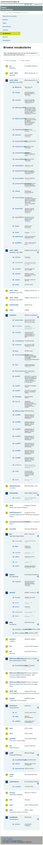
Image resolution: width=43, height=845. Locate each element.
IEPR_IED (13, 691)
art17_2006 (14, 250)
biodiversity (14, 305)
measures (18, 135)
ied (11, 651)
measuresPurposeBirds (19, 153)
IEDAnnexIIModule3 (17, 673)
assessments (19, 320)
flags (16, 546)
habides (13, 639)
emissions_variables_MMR (19, 629)
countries (18, 100)
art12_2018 (14, 80)
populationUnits (19, 171)
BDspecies (18, 87)
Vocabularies (7, 33)
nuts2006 (17, 422)
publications (14, 782)
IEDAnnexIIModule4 (17, 682)
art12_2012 (14, 73)
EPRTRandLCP (15, 512)
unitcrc (17, 566)
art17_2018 (14, 298)
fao (11, 534)
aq (10, 66)
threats (17, 226)
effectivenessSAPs (19, 118)
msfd (11, 753)
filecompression (19, 371)
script (16, 471)
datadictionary (15, 486)
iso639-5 (17, 390)
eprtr (11, 505)
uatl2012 (17, 721)
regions (17, 763)
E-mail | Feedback (8, 838)
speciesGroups (19, 768)
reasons (17, 280)
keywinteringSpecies (19, 129)
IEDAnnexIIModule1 (17, 658)
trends (17, 232)
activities (17, 257)
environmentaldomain (19, 355)
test (11, 800)
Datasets (5, 19)
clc (16, 712)
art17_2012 (14, 290)
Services (5, 37)
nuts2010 (17, 429)
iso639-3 (17, 386)
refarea (17, 557)
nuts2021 (17, 450)
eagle (16, 716)
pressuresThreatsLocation (19, 183)
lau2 (11, 733)
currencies (18, 344)
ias (11, 646)
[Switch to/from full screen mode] (31, 5)
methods (17, 273)
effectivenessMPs (19, 107)
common (13, 315)
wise (11, 810)
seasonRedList (19, 217)
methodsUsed (19, 165)
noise (12, 774)
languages (18, 396)
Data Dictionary (17, 12)
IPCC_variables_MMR (19, 633)
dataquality (14, 493)
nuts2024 (17, 458)
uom (11, 805)
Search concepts (25, 60)
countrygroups (19, 341)
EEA (10, 2)
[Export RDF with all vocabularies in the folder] (38, 82)
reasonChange (19, 197)
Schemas (5, 30)
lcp (11, 746)
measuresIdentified (19, 141)
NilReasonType (19, 411)
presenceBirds (19, 178)
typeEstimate (19, 236)
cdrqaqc (17, 92)
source (17, 607)
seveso (12, 792)
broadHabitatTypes (19, 760)
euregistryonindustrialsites (17, 522)
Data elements (7, 26)
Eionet (10, 12)
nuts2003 (17, 415)
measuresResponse (19, 159)
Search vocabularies (11, 60)
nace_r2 (17, 401)
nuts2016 (17, 443)
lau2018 (12, 738)
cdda (11, 310)
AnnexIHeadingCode (19, 665)
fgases (12, 574)
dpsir (16, 351)
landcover (13, 706)
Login (27, 4)
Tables (4, 23)
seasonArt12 (19, 208)
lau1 (11, 728)
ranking (17, 191)
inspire (12, 698)
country (17, 824)
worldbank (14, 817)
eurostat (13, 529)
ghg (11, 622)
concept (17, 597)
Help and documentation (10, 16)
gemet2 (12, 592)
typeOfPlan (18, 243)
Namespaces (6, 40)
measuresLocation (19, 146)
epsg (16, 364)
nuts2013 (17, 436)
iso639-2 (17, 376)
